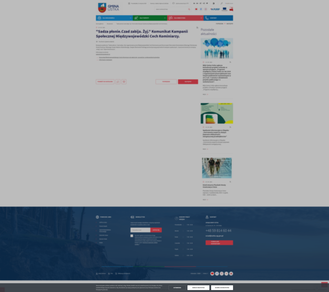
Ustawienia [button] (177, 288)
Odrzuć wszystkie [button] (198, 288)
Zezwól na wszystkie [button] (222, 288)
